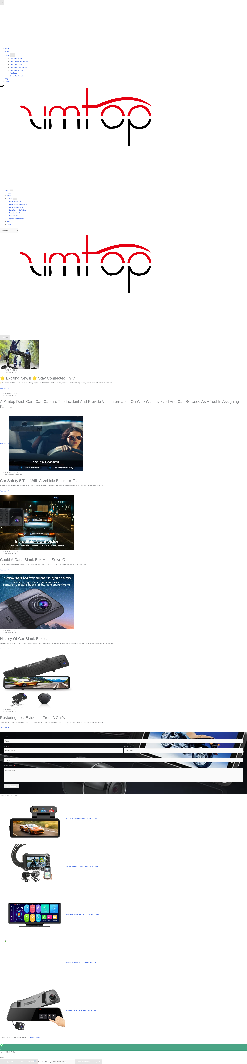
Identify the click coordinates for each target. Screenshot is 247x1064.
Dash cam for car (15, 201)
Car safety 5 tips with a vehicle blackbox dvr (39, 481)
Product (10, 199)
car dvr (8, 475)
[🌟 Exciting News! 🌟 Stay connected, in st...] (19, 354)
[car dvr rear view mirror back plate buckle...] (35, 963)
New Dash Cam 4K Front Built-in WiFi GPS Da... (82, 819)
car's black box (11, 372)
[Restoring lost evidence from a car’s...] (37, 680)
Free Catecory (11, 786)
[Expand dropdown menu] (11, 190)
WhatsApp (127, 746)
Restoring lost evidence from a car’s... (34, 717)
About (9, 196)
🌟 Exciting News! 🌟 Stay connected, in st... (39, 378)
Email (5, 746)
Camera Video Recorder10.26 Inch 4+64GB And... (83, 914)
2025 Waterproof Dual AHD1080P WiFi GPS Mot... (83, 867)
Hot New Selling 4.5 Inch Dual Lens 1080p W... (81, 1010)
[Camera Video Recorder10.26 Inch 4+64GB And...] (35, 915)
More (7, 190)
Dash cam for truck (16, 213)
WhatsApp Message (45, 1062)
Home (9, 193)
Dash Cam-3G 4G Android (17, 210)
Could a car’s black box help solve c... (34, 560)
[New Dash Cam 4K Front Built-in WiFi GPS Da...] (35, 819)
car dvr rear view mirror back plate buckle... (81, 962)
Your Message (8, 766)
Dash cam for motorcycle (18, 204)
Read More (4, 388)
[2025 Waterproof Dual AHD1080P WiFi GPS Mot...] (35, 867)
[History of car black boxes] (37, 601)
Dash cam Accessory (16, 207)
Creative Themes (34, 1037)
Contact (10, 224)
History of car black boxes (23, 639)
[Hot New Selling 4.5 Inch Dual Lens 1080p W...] (35, 1011)
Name (6, 737)
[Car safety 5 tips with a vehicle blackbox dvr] (46, 443)
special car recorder (16, 219)
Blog (8, 222)
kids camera (13, 216)
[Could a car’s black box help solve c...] (37, 522)
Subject (6, 756)
